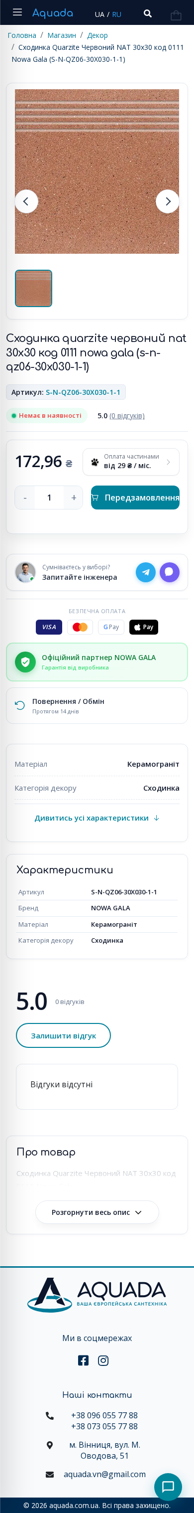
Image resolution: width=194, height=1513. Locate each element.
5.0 (121, 415)
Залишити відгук (63, 1035)
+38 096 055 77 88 (104, 1415)
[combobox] (147, 13)
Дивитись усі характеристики (91, 818)
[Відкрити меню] (17, 12)
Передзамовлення (142, 497)
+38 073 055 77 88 (104, 1426)
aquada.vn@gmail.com (105, 1474)
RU (116, 14)
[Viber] (170, 572)
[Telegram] (146, 572)
